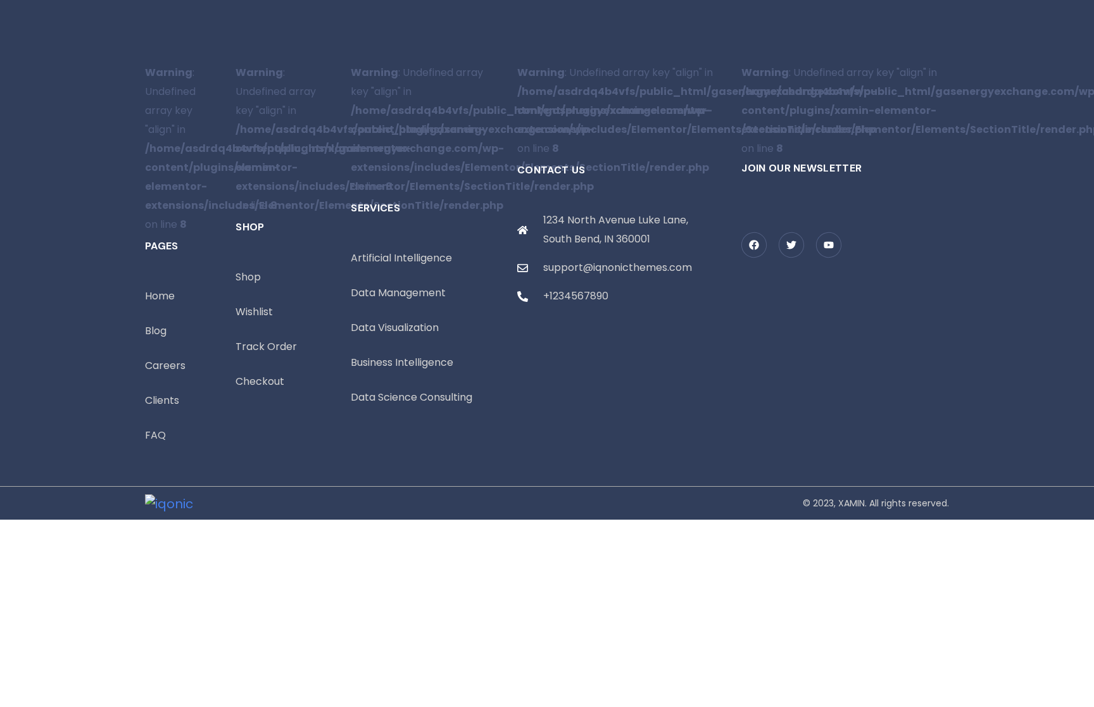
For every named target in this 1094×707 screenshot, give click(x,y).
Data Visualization (395, 327)
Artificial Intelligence (401, 258)
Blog (156, 330)
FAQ (155, 435)
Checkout (260, 381)
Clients (162, 400)
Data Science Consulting (411, 397)
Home (160, 296)
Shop (248, 277)
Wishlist (254, 311)
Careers (165, 365)
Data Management (398, 292)
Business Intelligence (402, 362)
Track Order (266, 346)
